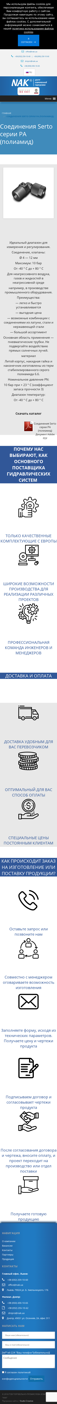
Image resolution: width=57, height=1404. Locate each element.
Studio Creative (26, 1401)
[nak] (28, 82)
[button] (48, 98)
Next (48, 193)
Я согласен (26, 40)
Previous (8, 193)
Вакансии (7, 1245)
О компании (8, 1241)
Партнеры (7, 1254)
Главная (6, 113)
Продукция (8, 1259)
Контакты (7, 1250)
